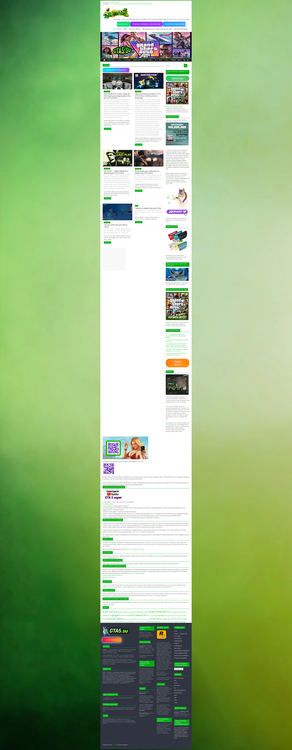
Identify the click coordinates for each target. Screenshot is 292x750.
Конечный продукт (122, 184)
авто (187, 602)
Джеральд (124, 182)
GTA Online (127, 60)
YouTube (119, 107)
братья (142, 212)
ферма (136, 214)
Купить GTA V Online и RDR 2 (135, 573)
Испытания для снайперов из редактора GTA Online (147, 172)
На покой (117, 186)
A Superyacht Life (126, 99)
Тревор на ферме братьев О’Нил (148, 208)
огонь (122, 111)
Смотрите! (142, 710)
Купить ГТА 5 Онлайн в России (174, 106)
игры (149, 123)
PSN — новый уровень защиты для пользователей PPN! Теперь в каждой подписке (131, 4)
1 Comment (148, 99)
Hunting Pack (144, 111)
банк (161, 117)
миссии (114, 111)
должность (141, 121)
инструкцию (169, 413)
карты (176, 182)
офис (151, 129)
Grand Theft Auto (107, 101)
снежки (122, 232)
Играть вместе (177, 363)
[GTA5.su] (146, 45)
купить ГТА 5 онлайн (130, 549)
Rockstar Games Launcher (130, 619)
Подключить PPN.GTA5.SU (116, 70)
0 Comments (117, 99)
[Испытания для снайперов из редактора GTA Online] (148, 151)
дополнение (140, 621)
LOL (136, 205)
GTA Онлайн (138, 111)
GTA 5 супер (120, 105)
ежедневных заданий (149, 121)
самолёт (116, 115)
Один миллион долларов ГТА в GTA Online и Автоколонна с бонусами (148, 96)
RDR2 (160, 60)
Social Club (137, 115)
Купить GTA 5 (111, 60)
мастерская (147, 127)
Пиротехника (156, 129)
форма (112, 117)
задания (106, 111)
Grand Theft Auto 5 (116, 101)
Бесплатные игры (110, 577)
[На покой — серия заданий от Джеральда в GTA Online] (117, 151)
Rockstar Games (138, 179)
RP (158, 113)
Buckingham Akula (151, 101)
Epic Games (145, 103)
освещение (147, 129)
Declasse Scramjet (139, 103)
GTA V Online (150, 615)
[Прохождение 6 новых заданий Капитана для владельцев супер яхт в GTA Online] (117, 74)
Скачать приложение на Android (112, 575)
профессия (146, 131)
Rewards (143, 113)
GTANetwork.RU (178, 641)
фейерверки (156, 134)
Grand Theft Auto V (139, 60)
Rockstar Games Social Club (152, 113)
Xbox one (137, 117)
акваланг (123, 107)
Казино (152, 123)
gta (139, 109)
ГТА (171, 619)
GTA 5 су (115, 105)
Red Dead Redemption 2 (172, 424)
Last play (110, 182)
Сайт (175, 697)
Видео (150, 60)
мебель (152, 127)
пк (160, 621)
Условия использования (180, 658)
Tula (115, 107)
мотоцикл (137, 129)
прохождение (110, 115)
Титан (126, 232)
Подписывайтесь (108, 506)
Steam (141, 115)
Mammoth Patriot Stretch (152, 111)
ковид (141, 125)
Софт (175, 700)
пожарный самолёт (121, 113)
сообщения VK (157, 556)
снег (119, 232)
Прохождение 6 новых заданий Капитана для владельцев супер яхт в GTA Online (117, 96)
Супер (175, 702)
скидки (147, 133)
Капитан (110, 111)
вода (116, 109)
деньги (155, 119)
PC (155, 60)
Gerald (124, 175)
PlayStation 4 (157, 177)
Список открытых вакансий (181, 655)
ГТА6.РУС (176, 643)
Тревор (160, 212)
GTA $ (142, 109)
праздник (141, 131)
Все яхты (146, 119)
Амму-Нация (149, 117)
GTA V (119, 60)
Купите (180, 732)
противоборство (169, 621)
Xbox (161, 619)
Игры (175, 695)
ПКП (161, 129)
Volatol (158, 115)
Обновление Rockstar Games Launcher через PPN (157, 29)
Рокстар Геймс (138, 133)
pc (138, 113)
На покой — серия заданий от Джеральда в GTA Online (116, 172)
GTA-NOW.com (178, 638)
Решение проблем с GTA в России (137, 24)
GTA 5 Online (149, 109)
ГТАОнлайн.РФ (178, 646)
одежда (125, 111)
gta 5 (111, 105)
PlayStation (167, 615)
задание (129, 109)
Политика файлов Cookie (180, 653)
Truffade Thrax (153, 115)
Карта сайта (177, 648)
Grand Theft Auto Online (154, 105)
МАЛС (143, 127)
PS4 (140, 113)
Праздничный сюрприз (109, 232)
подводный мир (107, 113)
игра (146, 123)
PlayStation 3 (151, 177)
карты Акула (177, 29)
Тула (105, 117)
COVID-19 (158, 101)
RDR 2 (125, 29)
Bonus (136, 101)
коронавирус (157, 125)
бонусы (142, 119)
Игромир (141, 647)
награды (142, 129)
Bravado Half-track (142, 101)
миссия (118, 111)
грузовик (151, 119)
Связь (179, 60)
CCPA (175, 631)
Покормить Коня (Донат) (166, 24)
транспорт (150, 134)
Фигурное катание (120, 188)
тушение (108, 117)
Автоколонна (143, 117)
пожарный (114, 113)
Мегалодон (184, 29)
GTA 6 (166, 60)
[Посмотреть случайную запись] (187, 60)
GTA (113, 99)
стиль (146, 134)
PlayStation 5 (180, 615)
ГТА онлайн (123, 109)
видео (113, 109)
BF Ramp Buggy (156, 99)
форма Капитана (118, 117)
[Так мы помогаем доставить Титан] (117, 204)
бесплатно (137, 119)
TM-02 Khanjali (147, 115)
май (140, 127)
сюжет (156, 212)
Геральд (120, 182)
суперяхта (126, 115)
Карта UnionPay (143, 713)
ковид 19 (145, 125)
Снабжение (151, 133)
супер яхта (121, 115)
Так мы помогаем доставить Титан (115, 226)
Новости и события (134, 29)
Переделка (121, 186)
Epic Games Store (153, 103)
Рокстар (157, 131)
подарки (137, 131)
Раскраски (152, 131)
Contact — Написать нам (180, 633)
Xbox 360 (150, 179)
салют (143, 133)
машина (148, 621)
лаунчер (137, 127)
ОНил (153, 212)
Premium (173, 60)
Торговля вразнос (111, 188)
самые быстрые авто (176, 402)
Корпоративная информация (181, 650)
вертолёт (109, 109)
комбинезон (150, 125)
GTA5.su (105, 649)
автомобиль (122, 621)
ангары (157, 117)
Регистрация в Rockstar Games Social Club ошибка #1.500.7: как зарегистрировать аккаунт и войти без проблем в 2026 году (176, 345)
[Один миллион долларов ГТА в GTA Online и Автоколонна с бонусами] (148, 74)
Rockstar (105, 619)
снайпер (141, 181)
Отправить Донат (108, 504)
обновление (155, 622)
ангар (154, 117)
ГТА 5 (119, 109)
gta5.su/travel (142, 693)
